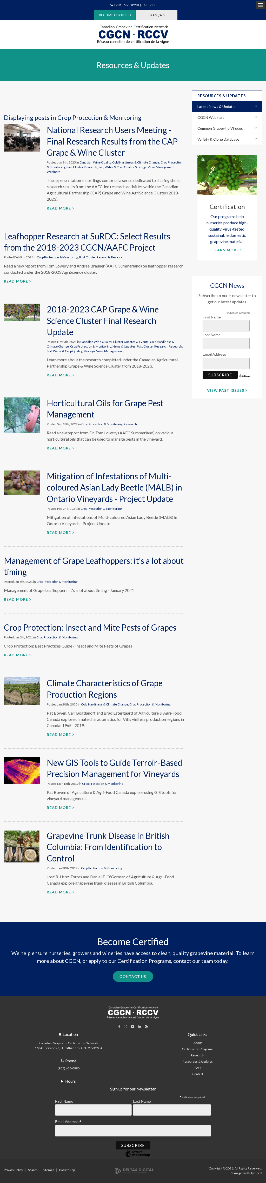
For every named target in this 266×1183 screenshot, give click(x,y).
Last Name (212, 335)
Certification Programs (198, 1049)
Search (33, 1170)
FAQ (198, 1068)
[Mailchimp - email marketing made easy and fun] (244, 380)
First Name (212, 317)
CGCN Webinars (210, 117)
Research (117, 257)
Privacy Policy (13, 1170)
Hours (70, 1081)
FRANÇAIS (157, 15)
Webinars (53, 172)
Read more (59, 208)
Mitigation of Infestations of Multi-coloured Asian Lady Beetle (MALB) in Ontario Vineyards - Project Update (114, 487)
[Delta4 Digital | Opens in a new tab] (134, 1170)
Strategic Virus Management (155, 167)
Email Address (215, 354)
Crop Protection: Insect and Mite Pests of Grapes (90, 627)
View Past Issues (225, 390)
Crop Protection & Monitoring (57, 257)
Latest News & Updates (216, 106)
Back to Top (67, 1170)
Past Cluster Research (81, 167)
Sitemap (48, 1170)
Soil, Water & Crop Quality (116, 167)
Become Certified (115, 15)
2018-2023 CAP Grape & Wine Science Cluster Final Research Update (103, 320)
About (198, 1043)
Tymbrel (256, 1173)
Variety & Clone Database (218, 139)
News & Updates (124, 346)
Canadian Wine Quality (95, 162)
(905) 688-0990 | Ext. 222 (135, 5)
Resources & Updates (198, 1061)
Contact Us (132, 976)
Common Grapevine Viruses (220, 128)
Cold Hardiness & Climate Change (135, 162)
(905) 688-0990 (68, 1068)
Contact (197, 1074)
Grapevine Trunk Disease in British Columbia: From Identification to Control (108, 847)
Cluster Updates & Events (131, 342)
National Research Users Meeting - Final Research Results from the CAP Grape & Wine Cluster (112, 141)
